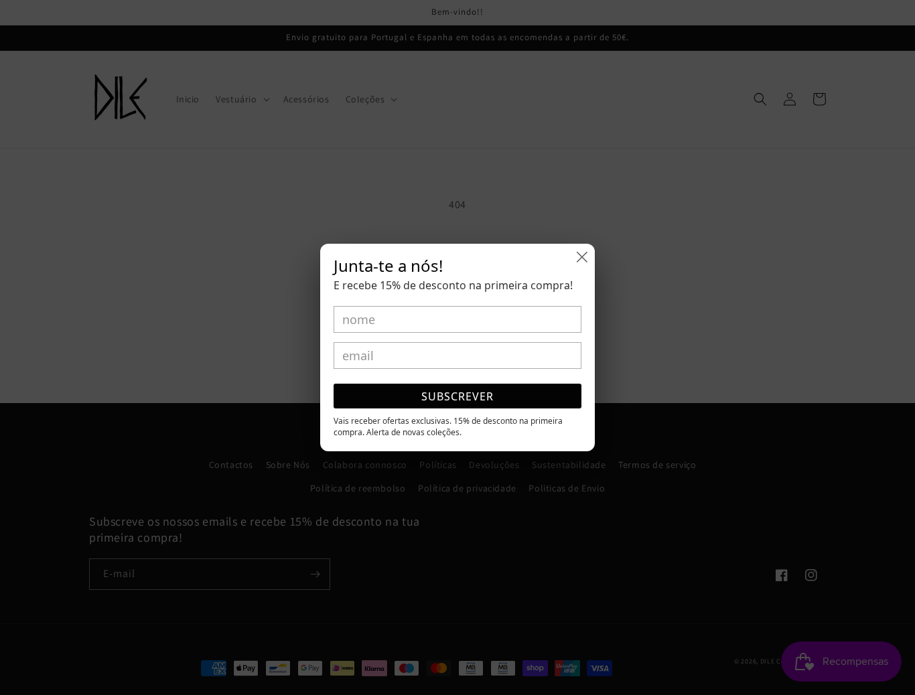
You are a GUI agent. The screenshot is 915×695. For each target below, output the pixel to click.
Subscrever (457, 396)
